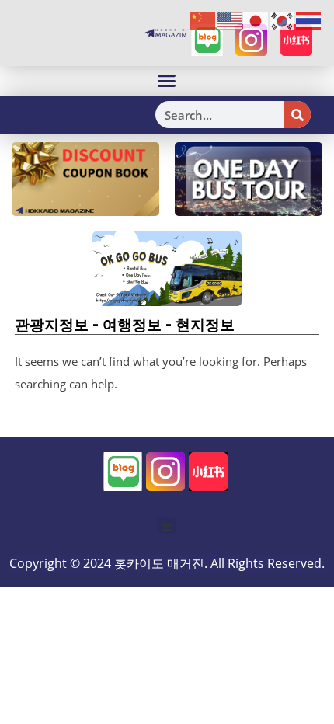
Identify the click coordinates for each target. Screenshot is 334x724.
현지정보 (205, 324)
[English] (230, 20)
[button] (167, 81)
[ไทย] (309, 20)
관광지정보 (52, 324)
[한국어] (283, 20)
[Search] (297, 114)
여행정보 (132, 324)
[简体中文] (203, 20)
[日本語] (256, 20)
